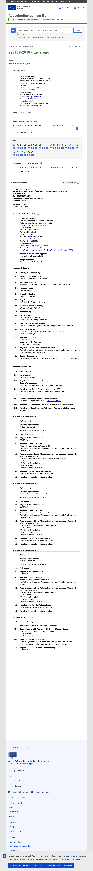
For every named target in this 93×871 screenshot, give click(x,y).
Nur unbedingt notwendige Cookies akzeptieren (53, 865)
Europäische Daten (15, 842)
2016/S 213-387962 (54, 401)
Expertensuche (38, 37)
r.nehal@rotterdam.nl (33, 97)
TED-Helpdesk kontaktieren (18, 781)
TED (10, 46)
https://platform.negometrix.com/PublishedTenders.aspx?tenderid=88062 (47, 250)
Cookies (11, 807)
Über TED (12, 822)
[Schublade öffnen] (11, 62)
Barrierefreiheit (13, 811)
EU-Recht (11, 838)
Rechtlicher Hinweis (15, 803)
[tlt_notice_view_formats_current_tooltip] (78, 182)
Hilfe (10, 777)
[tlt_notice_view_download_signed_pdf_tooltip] (77, 128)
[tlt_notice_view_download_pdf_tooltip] (14, 148)
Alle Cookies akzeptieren (20, 865)
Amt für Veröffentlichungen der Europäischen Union (28, 761)
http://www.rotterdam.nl (39, 103)
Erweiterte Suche (24, 37)
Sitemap (11, 827)
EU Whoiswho (13, 850)
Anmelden (66, 7)
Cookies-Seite (71, 856)
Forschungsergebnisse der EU (19, 846)
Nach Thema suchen (53, 37)
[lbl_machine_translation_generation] (41, 163)
